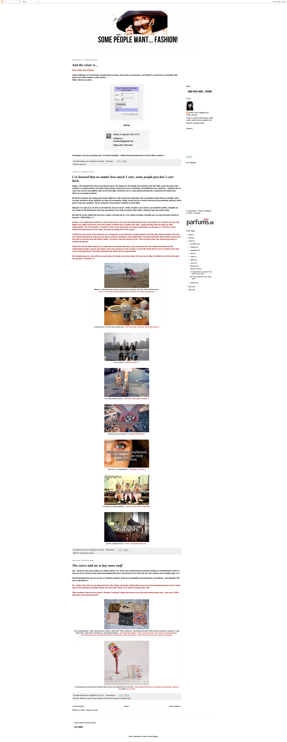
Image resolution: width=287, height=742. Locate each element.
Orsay (111, 698)
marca (192, 263)
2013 (190, 286)
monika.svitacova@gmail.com (198, 112)
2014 (190, 241)
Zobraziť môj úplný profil (195, 123)
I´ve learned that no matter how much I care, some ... (201, 273)
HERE (123, 689)
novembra (194, 244)
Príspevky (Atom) (92, 710)
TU (124, 687)
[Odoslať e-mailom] (117, 161)
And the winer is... (85, 65)
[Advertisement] (197, 70)
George (94, 698)
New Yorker (104, 698)
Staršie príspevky (175, 706)
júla (192, 253)
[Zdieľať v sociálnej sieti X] (122, 161)
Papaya (116, 698)
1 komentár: (109, 161)
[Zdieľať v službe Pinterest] (126, 161)
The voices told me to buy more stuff (97, 565)
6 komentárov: (110, 550)
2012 (190, 290)
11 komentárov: (110, 695)
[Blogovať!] (119, 161)
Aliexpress (83, 698)
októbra (193, 247)
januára (193, 283)
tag (87, 553)
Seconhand (122, 698)
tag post (91, 553)
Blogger (155, 736)
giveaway (83, 164)
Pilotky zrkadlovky (204, 211)
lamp (98, 698)
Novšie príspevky (78, 706)
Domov (126, 706)
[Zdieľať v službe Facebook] (124, 161)
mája (192, 256)
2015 (190, 238)
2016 (190, 235)
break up (82, 553)
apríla (192, 260)
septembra (194, 250)
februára (193, 266)
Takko (129, 698)
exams (89, 698)
